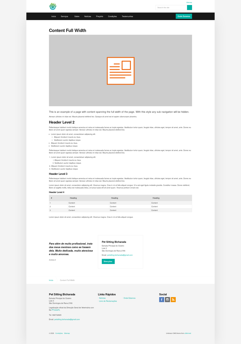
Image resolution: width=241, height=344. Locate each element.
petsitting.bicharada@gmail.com (120, 255)
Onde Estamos (184, 16)
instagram (167, 299)
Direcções (108, 261)
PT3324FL (56, 310)
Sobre (76, 16)
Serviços (64, 16)
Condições (112, 16)
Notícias (87, 16)
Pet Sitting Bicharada (52, 6)
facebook (161, 299)
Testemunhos (127, 16)
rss (173, 299)
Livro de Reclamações (108, 301)
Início (53, 16)
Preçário (99, 16)
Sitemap (189, 2)
